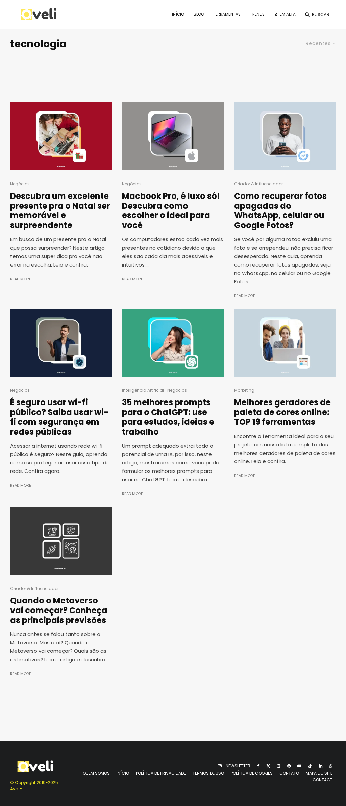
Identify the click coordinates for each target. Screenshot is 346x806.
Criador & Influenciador (258, 184)
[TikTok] (310, 766)
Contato (289, 773)
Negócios (20, 184)
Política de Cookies (252, 773)
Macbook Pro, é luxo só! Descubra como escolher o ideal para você (171, 210)
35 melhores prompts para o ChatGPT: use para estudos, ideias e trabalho (168, 417)
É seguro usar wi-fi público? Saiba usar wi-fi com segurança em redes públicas (59, 417)
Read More (20, 279)
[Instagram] (279, 766)
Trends (257, 14)
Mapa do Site (319, 773)
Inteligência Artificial (143, 390)
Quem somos (96, 773)
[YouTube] (299, 766)
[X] (268, 766)
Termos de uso (208, 773)
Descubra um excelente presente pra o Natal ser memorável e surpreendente (60, 210)
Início (178, 14)
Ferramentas (227, 14)
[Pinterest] (289, 766)
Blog (199, 14)
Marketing (244, 390)
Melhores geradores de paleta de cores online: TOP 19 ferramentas (282, 412)
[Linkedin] (321, 766)
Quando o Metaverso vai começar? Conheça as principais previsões (58, 610)
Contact (322, 780)
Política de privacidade (161, 773)
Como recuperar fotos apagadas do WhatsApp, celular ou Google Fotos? (280, 210)
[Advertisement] (173, 74)
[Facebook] (258, 766)
